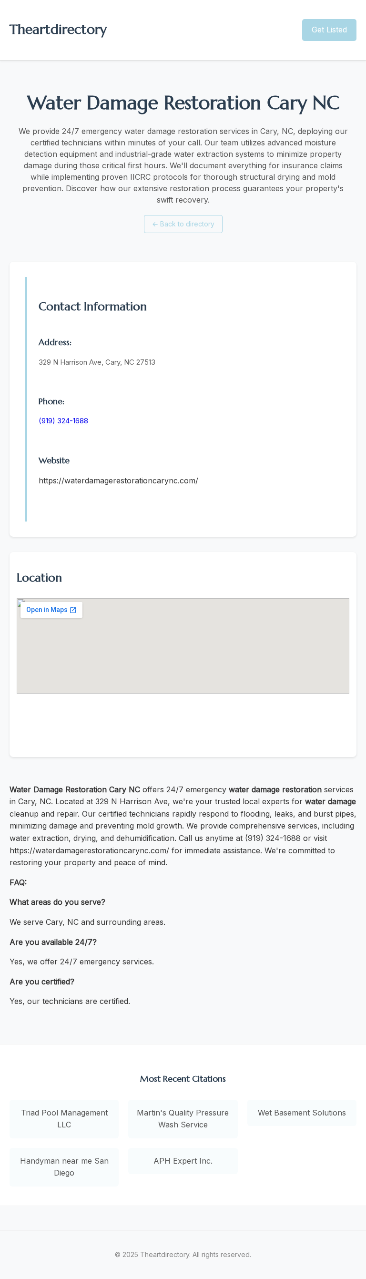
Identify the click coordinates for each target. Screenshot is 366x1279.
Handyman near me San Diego (64, 1167)
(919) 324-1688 (63, 420)
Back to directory (183, 224)
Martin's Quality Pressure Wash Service (183, 1119)
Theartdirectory (58, 29)
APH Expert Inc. (183, 1161)
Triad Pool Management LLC (64, 1119)
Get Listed (329, 29)
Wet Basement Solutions (302, 1112)
